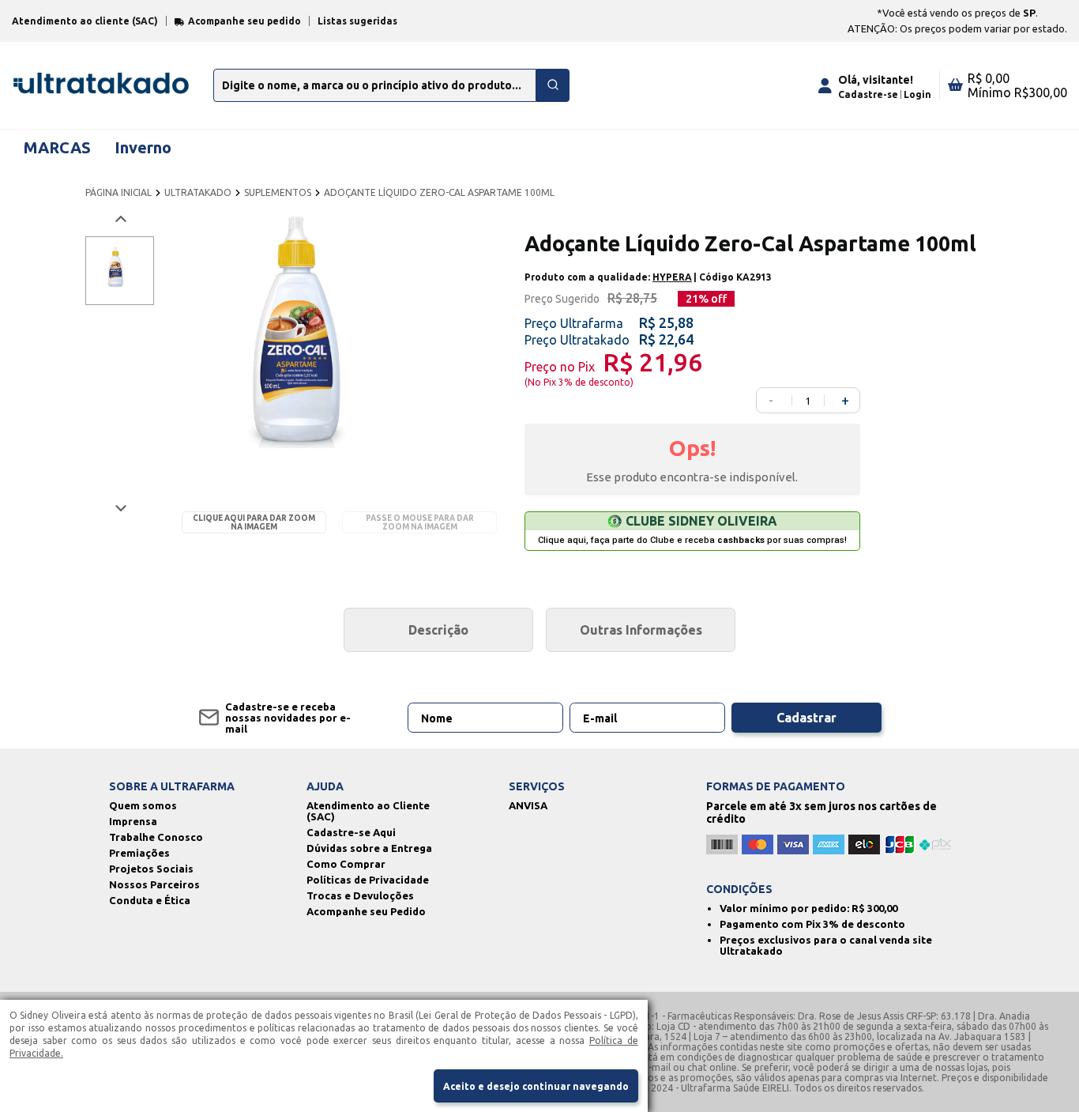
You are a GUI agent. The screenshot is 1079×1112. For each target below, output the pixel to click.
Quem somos (143, 805)
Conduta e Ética (149, 900)
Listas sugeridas (357, 21)
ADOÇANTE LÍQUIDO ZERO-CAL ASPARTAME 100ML (439, 192)
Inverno (143, 147)
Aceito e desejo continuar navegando (536, 1086)
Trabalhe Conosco (156, 836)
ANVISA (528, 805)
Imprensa (133, 821)
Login (917, 94)
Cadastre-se (868, 94)
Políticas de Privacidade (367, 879)
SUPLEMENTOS (277, 192)
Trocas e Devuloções (360, 895)
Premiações (139, 852)
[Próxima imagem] (119, 507)
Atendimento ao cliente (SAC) (85, 21)
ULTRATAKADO (197, 192)
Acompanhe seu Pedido (366, 911)
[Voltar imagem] (119, 219)
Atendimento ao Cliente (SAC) (368, 811)
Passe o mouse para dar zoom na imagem (420, 522)
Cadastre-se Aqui (351, 832)
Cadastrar (806, 718)
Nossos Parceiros (154, 884)
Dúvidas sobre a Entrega (369, 848)
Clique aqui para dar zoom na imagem (254, 522)
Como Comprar (345, 863)
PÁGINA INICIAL (118, 192)
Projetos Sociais (151, 868)
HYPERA (672, 277)
